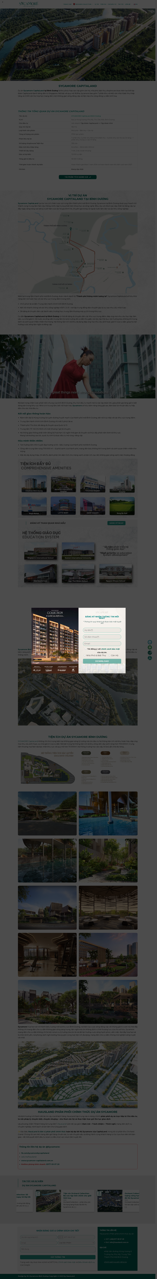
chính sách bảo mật (110, 649)
